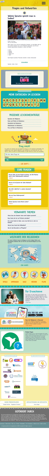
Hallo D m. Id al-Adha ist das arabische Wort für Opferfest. (11, 190)
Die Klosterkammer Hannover (15, 418)
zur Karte (24, 265)
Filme (44, 282)
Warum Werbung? (25, 73)
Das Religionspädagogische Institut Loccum (17, 419)
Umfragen (15, 282)
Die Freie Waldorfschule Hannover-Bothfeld (36, 419)
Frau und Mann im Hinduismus (15, 128)
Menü (44, 3)
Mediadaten (22, 423)
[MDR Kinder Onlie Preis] (35, 378)
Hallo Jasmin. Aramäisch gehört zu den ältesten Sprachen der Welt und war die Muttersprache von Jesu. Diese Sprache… (11, 197)
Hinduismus (24, 12)
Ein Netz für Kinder (26, 418)
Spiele (5, 282)
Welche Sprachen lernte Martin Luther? (19, 201)
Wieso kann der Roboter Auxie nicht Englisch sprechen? (22, 215)
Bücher (34, 282)
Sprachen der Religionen (14, 118)
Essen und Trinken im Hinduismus (16, 121)
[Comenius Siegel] (42, 364)
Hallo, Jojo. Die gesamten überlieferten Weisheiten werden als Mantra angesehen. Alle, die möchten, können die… (11, 177)
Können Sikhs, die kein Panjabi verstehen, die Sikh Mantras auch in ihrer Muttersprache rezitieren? (23, 175)
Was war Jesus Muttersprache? (16, 195)
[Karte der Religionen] (24, 253)
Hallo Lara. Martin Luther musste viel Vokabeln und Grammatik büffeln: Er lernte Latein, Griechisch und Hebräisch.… (11, 203)
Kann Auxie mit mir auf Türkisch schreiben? (19, 218)
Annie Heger (37, 404)
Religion (7, 157)
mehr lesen (28, 302)
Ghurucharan (14, 42)
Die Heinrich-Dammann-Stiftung (16, 416)
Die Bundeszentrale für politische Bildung (32, 416)
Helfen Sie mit (36, 423)
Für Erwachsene (29, 423)
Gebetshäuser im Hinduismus (15, 125)
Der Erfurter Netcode (35, 420)
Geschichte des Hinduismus (14, 123)
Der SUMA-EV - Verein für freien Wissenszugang (19, 420)
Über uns (13, 423)
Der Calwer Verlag (35, 418)
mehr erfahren (29, 325)
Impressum (2, 423)
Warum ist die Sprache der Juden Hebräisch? (20, 182)
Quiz (24, 282)
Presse (17, 423)
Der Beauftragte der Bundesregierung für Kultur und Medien (22, 415)
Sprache (9, 64)
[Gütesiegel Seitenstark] (31, 364)
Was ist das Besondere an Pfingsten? (17, 228)
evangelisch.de (14, 425)
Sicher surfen (43, 423)
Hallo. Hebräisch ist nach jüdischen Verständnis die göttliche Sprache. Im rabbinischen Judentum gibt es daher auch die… (11, 184)
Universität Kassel (39, 415)
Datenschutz (8, 423)
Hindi (16, 64)
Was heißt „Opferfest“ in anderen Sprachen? (20, 189)
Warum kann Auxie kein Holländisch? (17, 225)
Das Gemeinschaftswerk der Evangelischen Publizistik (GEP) (13, 414)
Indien (13, 64)
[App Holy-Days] (24, 312)
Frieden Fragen (7, 332)
